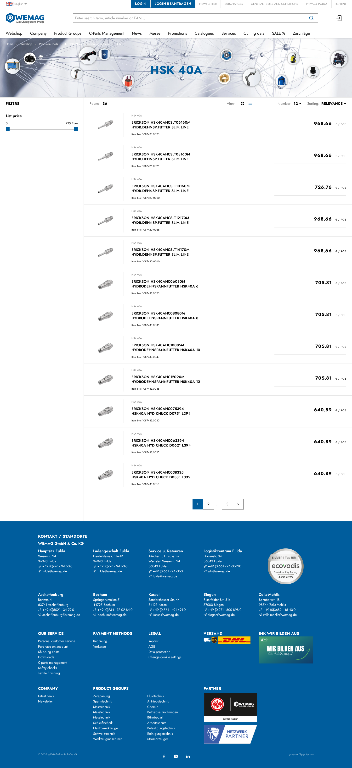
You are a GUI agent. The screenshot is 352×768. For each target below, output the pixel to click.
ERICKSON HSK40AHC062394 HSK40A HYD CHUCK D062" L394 (161, 443)
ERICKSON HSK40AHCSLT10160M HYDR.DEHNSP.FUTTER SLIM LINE (160, 188)
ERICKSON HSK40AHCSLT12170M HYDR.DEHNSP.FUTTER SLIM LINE (160, 220)
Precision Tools (48, 44)
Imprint (340, 4)
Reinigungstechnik (160, 733)
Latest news (46, 696)
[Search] (311, 18)
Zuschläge (301, 33)
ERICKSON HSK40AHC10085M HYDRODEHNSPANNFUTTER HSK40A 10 (165, 347)
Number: (285, 103)
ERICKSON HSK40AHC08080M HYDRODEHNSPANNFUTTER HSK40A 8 (164, 315)
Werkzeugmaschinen (107, 738)
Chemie (152, 706)
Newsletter (208, 4)
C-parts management (52, 662)
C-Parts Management (106, 33)
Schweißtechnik (104, 733)
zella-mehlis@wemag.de (279, 614)
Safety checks (47, 667)
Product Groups (67, 33)
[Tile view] (242, 103)
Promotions (177, 33)
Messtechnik (101, 706)
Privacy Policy (317, 4)
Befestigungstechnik (161, 728)
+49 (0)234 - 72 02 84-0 (114, 609)
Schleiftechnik (103, 722)
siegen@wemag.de (221, 614)
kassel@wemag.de (165, 614)
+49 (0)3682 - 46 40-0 (278, 609)
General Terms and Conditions (274, 4)
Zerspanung (101, 696)
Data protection (159, 651)
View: (231, 103)
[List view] (250, 103)
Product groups (111, 688)
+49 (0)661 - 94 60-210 (224, 566)
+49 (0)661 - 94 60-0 (56, 566)
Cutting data (254, 33)
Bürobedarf (155, 717)
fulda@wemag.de (54, 571)
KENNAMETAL (74, 44)
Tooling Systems (100, 44)
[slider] (8, 129)
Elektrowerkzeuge (105, 728)
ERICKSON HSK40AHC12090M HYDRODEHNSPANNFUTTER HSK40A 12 (165, 379)
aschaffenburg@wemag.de (60, 614)
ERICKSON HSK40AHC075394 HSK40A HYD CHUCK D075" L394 (161, 411)
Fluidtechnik (155, 696)
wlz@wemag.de (218, 571)
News (137, 33)
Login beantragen (173, 3)
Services (228, 33)
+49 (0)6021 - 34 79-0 (57, 609)
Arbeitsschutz (156, 722)
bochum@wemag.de (111, 614)
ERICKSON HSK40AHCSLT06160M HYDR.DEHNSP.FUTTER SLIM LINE (160, 125)
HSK (120, 44)
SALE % (278, 33)
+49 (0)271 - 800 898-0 (224, 609)
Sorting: (313, 103)
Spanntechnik (102, 701)
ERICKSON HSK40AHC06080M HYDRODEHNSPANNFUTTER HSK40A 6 (165, 284)
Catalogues (204, 33)
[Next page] (238, 504)
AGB (151, 646)
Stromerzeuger (157, 738)
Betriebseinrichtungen (162, 712)
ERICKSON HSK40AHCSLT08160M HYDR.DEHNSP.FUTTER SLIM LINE (160, 156)
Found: (95, 103)
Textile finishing (49, 673)
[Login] (339, 18)
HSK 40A (136, 115)
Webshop (26, 44)
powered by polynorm (301, 754)
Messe (154, 33)
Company (38, 33)
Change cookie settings (165, 657)
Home (9, 44)
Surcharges (234, 4)
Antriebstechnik (158, 701)
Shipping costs (48, 651)
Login (140, 3)
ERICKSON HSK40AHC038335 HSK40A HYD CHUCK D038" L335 (160, 475)
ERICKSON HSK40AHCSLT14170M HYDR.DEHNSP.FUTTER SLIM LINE (160, 252)
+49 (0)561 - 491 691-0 (169, 609)
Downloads (46, 657)
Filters (12, 103)
